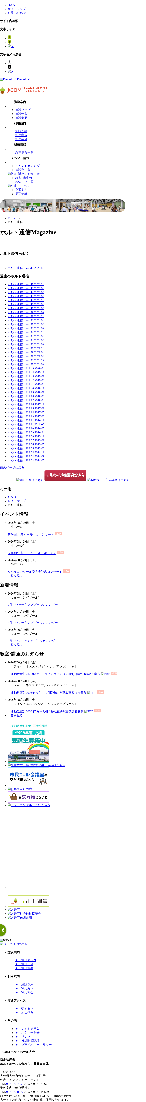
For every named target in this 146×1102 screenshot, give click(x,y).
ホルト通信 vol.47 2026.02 (26, 268)
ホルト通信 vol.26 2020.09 (26, 364)
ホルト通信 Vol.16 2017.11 (26, 404)
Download (23, 79)
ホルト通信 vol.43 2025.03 (26, 296)
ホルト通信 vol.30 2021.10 (26, 348)
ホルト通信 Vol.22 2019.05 (26, 380)
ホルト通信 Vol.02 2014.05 (26, 460)
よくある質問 (27, 1028)
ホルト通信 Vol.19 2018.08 (26, 392)
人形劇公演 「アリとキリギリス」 (32, 553)
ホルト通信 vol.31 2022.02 (26, 344)
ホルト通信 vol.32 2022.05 (26, 340)
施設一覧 (21, 113)
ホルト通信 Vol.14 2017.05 (26, 412)
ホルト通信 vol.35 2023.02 (26, 328)
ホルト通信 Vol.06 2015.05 (26, 444)
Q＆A (11, 4)
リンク (12, 497)
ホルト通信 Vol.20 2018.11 (26, 388)
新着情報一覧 (24, 152)
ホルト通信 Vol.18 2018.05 (26, 396)
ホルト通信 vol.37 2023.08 (26, 320)
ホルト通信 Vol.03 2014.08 (26, 456)
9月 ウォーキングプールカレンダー (33, 604)
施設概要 (21, 117)
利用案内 (21, 135)
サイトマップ (17, 8)
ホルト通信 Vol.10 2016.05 (26, 428)
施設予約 (21, 131)
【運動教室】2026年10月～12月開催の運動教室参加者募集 (47, 692)
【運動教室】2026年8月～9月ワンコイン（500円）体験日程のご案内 (54, 674)
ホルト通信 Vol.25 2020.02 (26, 368)
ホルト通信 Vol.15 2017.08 (26, 408)
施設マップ (22, 109)
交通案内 (21, 189)
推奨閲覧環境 (27, 1040)
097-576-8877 (14, 1091)
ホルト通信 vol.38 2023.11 (26, 316)
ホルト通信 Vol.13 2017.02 (26, 416)
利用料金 (21, 139)
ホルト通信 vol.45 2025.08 (26, 288)
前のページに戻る (12, 467)
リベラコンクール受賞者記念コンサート (35, 571)
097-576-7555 (14, 1083)
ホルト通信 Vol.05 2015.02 (26, 448)
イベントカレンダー (29, 165)
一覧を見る (15, 575)
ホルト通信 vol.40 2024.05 (26, 308)
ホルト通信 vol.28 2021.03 (26, 356)
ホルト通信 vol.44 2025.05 (26, 292)
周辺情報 (21, 193)
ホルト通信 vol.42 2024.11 (26, 300)
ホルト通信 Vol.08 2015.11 (26, 436)
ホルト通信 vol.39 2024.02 (26, 312)
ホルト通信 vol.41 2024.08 (26, 304)
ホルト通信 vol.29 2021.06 (26, 352)
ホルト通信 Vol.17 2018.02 (26, 400)
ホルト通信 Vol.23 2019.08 (26, 376)
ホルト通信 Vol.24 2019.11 (26, 372)
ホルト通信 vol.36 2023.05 (26, 324)
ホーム (12, 218)
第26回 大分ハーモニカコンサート (31, 534)
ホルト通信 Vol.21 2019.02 (26, 384)
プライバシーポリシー (33, 1044)
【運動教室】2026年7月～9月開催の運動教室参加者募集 (46, 711)
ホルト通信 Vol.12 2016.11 (26, 420)
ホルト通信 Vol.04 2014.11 (26, 452)
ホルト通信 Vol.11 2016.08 (26, 424)
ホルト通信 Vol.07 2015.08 (26, 440)
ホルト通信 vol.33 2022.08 (26, 336)
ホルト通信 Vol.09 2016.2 (25, 432)
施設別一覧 (22, 169)
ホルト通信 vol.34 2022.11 (26, 332)
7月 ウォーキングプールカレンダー (33, 640)
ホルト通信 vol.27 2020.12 (26, 360)
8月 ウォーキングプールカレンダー (33, 622)
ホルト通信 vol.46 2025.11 (26, 284)
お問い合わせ (17, 12)
